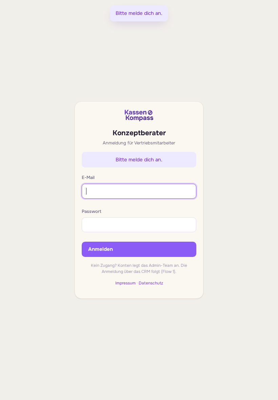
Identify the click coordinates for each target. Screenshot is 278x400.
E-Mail (88, 177)
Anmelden (100, 249)
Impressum (125, 283)
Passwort (91, 211)
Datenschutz (151, 283)
